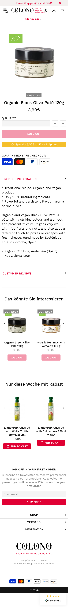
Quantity (9, 118)
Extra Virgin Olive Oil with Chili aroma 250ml (51, 429)
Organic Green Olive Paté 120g (17, 344)
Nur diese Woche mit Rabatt (34, 384)
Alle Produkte (32, 19)
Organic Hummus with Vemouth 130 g (51, 344)
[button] (53, 599)
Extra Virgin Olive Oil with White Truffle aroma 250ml (17, 431)
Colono (14, 10)
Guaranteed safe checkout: (24, 155)
